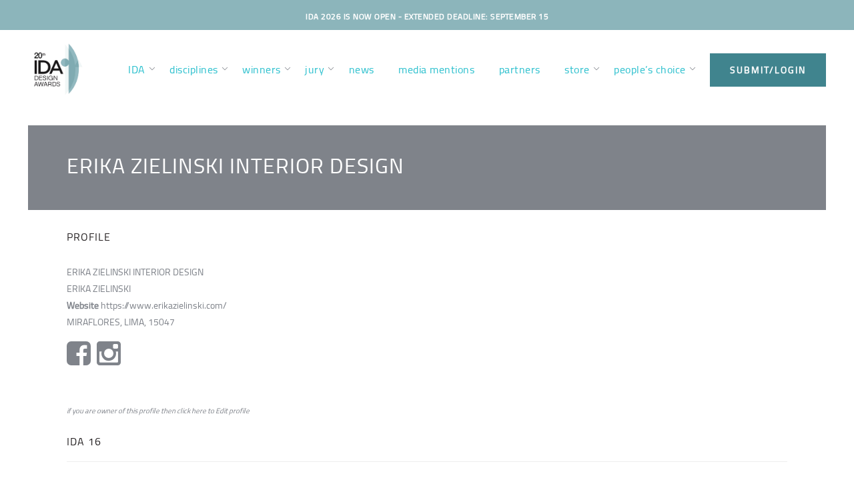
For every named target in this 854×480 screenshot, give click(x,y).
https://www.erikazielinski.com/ (164, 305)
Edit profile (233, 410)
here (198, 410)
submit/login (768, 70)
